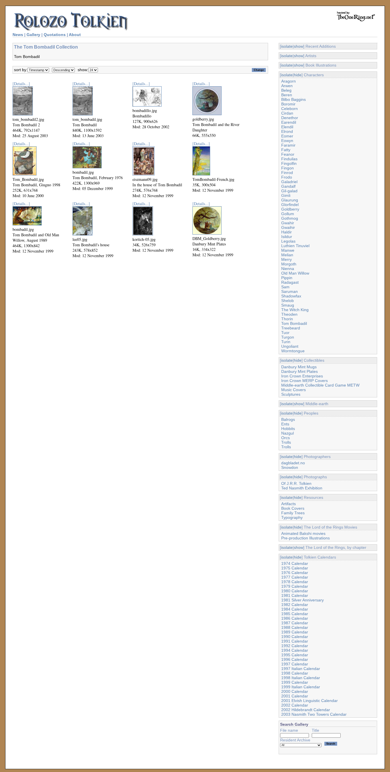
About (75, 34)
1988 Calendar (294, 627)
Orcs (285, 437)
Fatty (285, 149)
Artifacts (288, 503)
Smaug (287, 305)
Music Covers (293, 389)
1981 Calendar (294, 595)
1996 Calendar (294, 659)
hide (297, 75)
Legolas (288, 241)
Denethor (289, 117)
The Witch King (295, 309)
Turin (285, 341)
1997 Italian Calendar (300, 668)
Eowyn (287, 140)
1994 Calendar (294, 650)
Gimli (285, 195)
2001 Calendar (294, 696)
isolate (287, 46)
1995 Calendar (294, 655)
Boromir (288, 104)
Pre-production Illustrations (305, 538)
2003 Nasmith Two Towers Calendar (314, 714)
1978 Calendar (294, 581)
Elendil (287, 127)
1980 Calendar (294, 591)
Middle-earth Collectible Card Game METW (320, 385)
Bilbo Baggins (293, 99)
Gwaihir (288, 227)
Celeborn (289, 108)
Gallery (33, 34)
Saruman (289, 291)
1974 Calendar (294, 563)
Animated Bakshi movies (303, 533)
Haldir (286, 232)
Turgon (287, 337)
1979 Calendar (294, 586)
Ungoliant (289, 346)
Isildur (286, 236)
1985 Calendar (294, 613)
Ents (285, 424)
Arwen (287, 85)
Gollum (287, 213)
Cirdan (287, 113)
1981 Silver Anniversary (302, 600)
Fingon (287, 168)
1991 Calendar (294, 641)
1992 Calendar (294, 645)
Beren (286, 95)
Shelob (287, 300)
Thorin (287, 319)
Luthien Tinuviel (295, 245)
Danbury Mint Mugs (299, 367)
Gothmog (289, 218)
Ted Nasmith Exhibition (301, 488)
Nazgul (287, 433)
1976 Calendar (294, 572)
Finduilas (289, 159)
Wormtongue (293, 351)
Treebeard (290, 328)
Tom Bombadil (294, 323)
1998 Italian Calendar (300, 677)
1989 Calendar (294, 632)
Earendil (288, 122)
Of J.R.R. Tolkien (296, 483)
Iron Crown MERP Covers (304, 380)
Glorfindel (290, 204)
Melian (287, 255)
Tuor (285, 332)
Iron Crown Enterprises (302, 376)
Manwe (287, 250)
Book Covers (292, 508)
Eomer (287, 136)
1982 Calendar (294, 604)
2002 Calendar (294, 705)
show (298, 46)
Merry (286, 259)
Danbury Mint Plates (299, 371)
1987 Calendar (294, 623)
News (18, 34)
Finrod (287, 172)
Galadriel (289, 181)
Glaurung (289, 200)
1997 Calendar (294, 664)
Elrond (287, 131)
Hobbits (288, 428)
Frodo (286, 177)
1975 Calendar (294, 568)
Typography (292, 517)
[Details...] (21, 83)
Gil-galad (289, 191)
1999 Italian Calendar (300, 687)
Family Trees (293, 513)
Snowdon (289, 467)
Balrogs (288, 419)
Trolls (286, 442)
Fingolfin (289, 163)
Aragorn (288, 81)
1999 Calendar (294, 682)
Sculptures (290, 394)
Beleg (286, 90)
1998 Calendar (294, 673)
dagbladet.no (293, 463)
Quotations (55, 34)
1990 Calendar (294, 636)
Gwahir (287, 223)
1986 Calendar (294, 618)
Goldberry (290, 209)
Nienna (287, 268)
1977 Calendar (294, 577)
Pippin (286, 277)
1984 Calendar (294, 609)
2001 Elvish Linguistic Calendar (309, 700)
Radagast (290, 282)
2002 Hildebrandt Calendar (305, 709)
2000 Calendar (294, 691)
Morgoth (288, 264)
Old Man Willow (295, 273)
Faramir (288, 145)
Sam (285, 287)
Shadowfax (291, 296)
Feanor (287, 154)
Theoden (289, 314)
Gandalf (288, 186)
